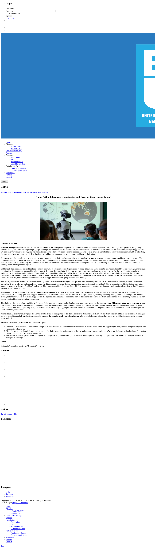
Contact (9, 542)
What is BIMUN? (17, 511)
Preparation (10, 537)
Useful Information (18, 529)
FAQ (13, 524)
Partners (9, 540)
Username (10, 8)
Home (8, 507)
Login (8, 18)
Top (2, 546)
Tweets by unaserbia (9, 414)
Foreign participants (18, 533)
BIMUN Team (16, 513)
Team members (42, 192)
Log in (9, 16)
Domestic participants (19, 535)
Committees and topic (14, 515)
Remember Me (14, 14)
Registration (10, 520)
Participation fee (12, 531)
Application (15, 522)
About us (9, 509)
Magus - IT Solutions (20, 503)
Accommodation (17, 526)
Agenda (9, 518)
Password (9, 11)
